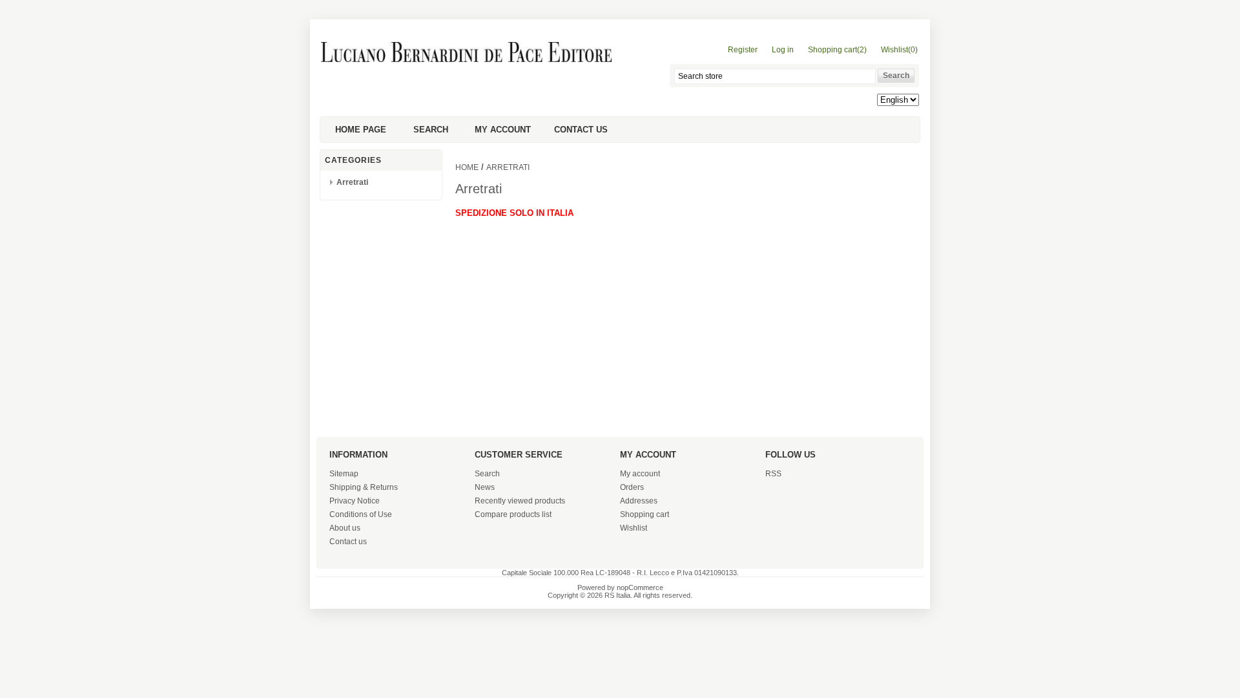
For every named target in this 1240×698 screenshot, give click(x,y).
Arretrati (352, 182)
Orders (632, 487)
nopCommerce (640, 587)
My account (503, 129)
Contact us (581, 129)
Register (743, 49)
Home (467, 167)
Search (430, 129)
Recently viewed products (520, 500)
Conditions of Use (360, 514)
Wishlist (633, 528)
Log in (783, 49)
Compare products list (513, 514)
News (485, 487)
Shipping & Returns (363, 487)
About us (344, 528)
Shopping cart (644, 514)
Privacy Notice (354, 500)
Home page (360, 129)
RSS (773, 473)
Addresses (638, 500)
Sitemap (343, 473)
